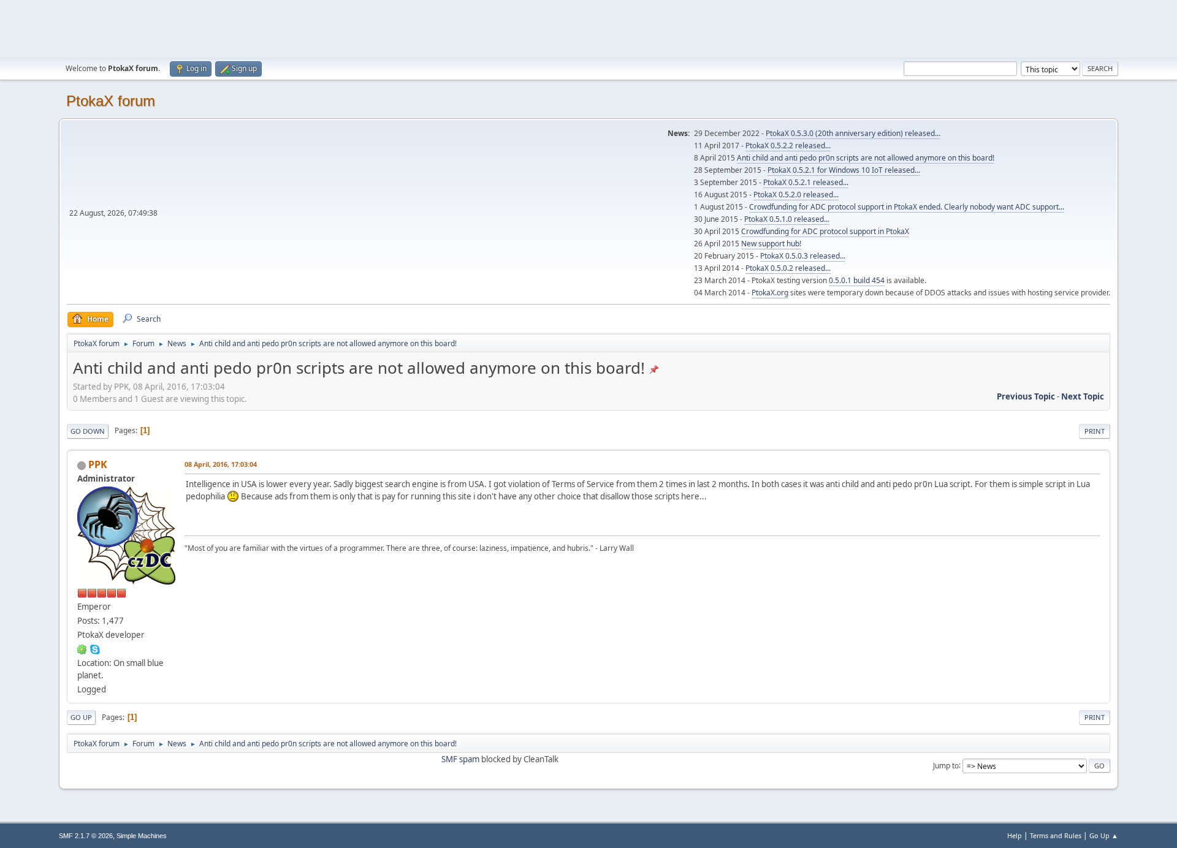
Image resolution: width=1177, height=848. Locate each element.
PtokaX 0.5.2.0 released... (796, 194)
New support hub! (771, 243)
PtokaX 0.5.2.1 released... (805, 182)
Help (1014, 835)
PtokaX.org (770, 292)
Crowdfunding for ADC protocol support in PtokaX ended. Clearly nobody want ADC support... (906, 207)
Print (1094, 431)
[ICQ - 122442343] (82, 648)
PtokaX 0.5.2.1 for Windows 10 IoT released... (844, 170)
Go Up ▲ (1103, 835)
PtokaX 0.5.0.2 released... (788, 268)
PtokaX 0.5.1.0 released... (786, 219)
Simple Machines (141, 835)
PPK (97, 464)
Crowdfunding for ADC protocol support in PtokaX (825, 231)
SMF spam (460, 759)
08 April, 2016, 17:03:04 (221, 464)
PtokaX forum (110, 101)
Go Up (81, 717)
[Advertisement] (588, 27)
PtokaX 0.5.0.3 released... (802, 256)
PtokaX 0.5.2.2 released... (788, 145)
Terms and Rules (1055, 835)
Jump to (946, 765)
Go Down (87, 431)
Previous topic (1026, 396)
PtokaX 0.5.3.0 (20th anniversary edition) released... (853, 133)
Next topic (1082, 396)
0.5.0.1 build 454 (857, 280)
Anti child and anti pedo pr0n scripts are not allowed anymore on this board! (865, 158)
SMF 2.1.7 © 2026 (86, 835)
